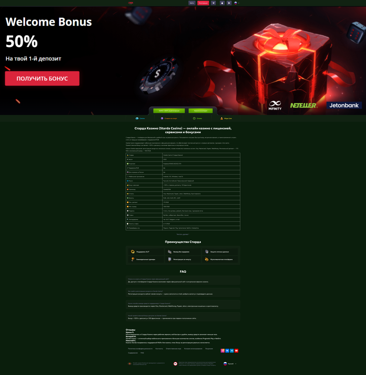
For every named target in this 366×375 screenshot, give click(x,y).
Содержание (133, 353)
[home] (130, 3)
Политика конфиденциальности (140, 349)
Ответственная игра (173, 349)
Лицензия (209, 349)
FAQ (142, 353)
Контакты (159, 349)
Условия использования (193, 349)
